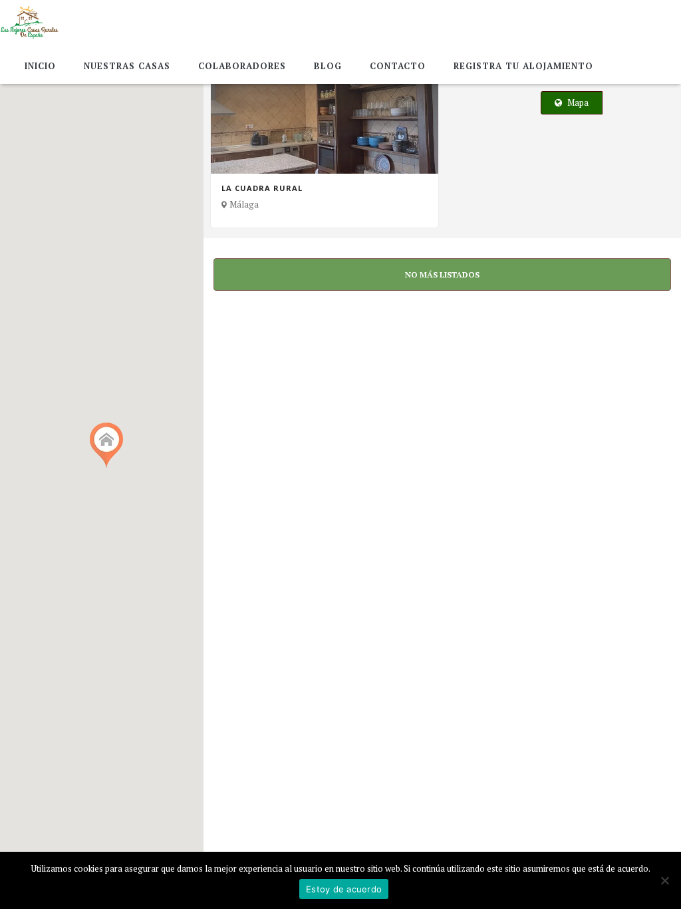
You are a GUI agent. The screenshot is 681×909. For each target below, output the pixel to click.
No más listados (442, 274)
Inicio (40, 66)
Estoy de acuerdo (344, 889)
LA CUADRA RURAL (262, 188)
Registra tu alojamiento (523, 66)
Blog (328, 66)
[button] (102, 448)
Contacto (398, 66)
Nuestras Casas (127, 66)
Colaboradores (242, 66)
